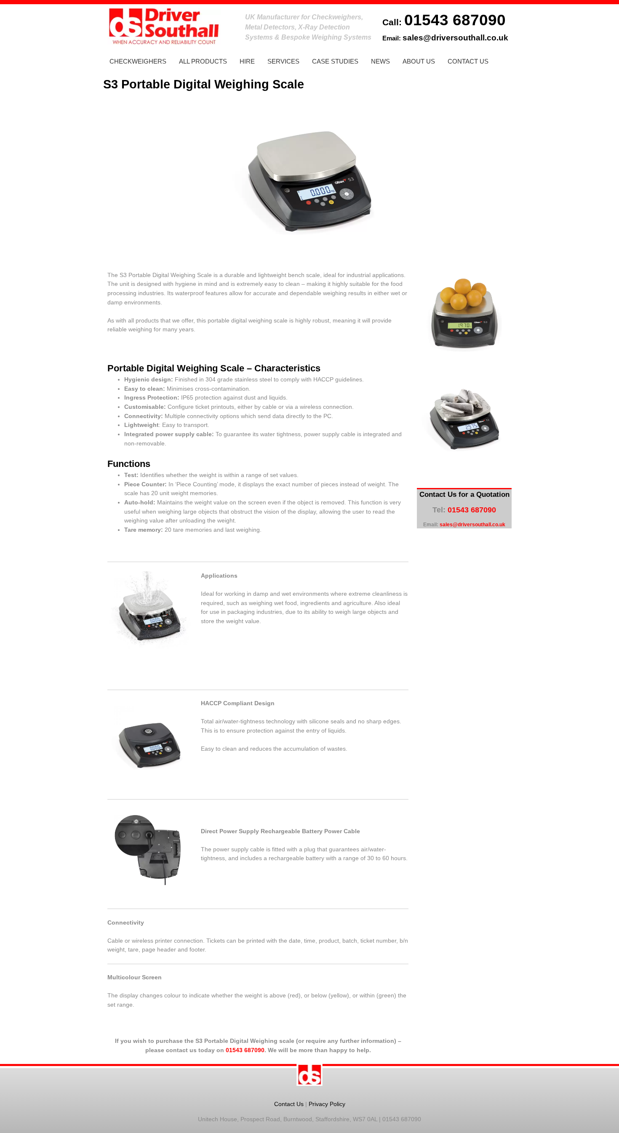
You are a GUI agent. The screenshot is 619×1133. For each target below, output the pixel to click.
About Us (419, 61)
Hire (247, 61)
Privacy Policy (327, 1104)
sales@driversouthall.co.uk (455, 37)
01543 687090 (455, 20)
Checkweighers (137, 61)
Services (283, 61)
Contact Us (468, 61)
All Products (203, 61)
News (380, 61)
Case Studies (335, 61)
